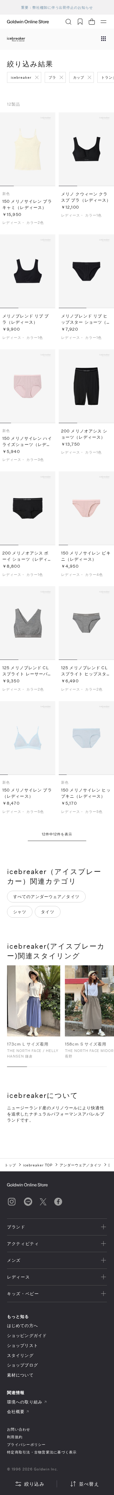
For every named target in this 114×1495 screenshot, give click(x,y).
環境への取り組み (24, 1402)
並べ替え (89, 1484)
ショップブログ (22, 1365)
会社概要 (16, 1411)
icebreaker (21, 77)
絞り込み (34, 1484)
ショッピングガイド (27, 1335)
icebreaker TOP (38, 1165)
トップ (10, 1165)
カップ (78, 77)
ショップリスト (22, 1345)
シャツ (19, 911)
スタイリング (20, 1355)
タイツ (47, 911)
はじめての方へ (22, 1325)
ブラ (52, 77)
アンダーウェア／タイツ (80, 1165)
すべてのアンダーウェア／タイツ (46, 896)
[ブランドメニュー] (103, 39)
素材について (20, 1375)
